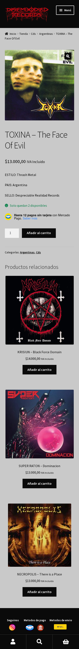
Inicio (13, 34)
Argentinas (46, 34)
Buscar (39, 642)
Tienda (23, 34)
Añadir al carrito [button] (39, 369)
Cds (33, 34)
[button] (67, 56)
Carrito (66, 642)
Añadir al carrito (39, 233)
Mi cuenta (13, 642)
